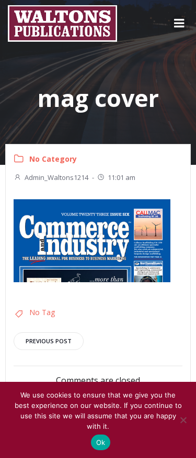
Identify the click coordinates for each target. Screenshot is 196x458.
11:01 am (121, 177)
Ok (101, 442)
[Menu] (179, 23)
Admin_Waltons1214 (56, 177)
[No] (183, 420)
